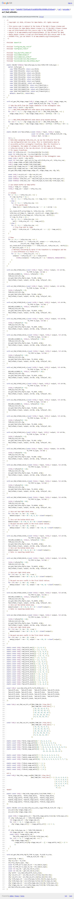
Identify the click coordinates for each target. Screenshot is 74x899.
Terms (22, 896)
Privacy (17, 896)
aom (12, 9)
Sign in (70, 3)
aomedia (5, 9)
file (41, 17)
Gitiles (11, 896)
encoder (66, 9)
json (70, 896)
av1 (59, 9)
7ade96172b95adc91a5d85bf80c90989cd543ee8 (35, 9)
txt (66, 896)
